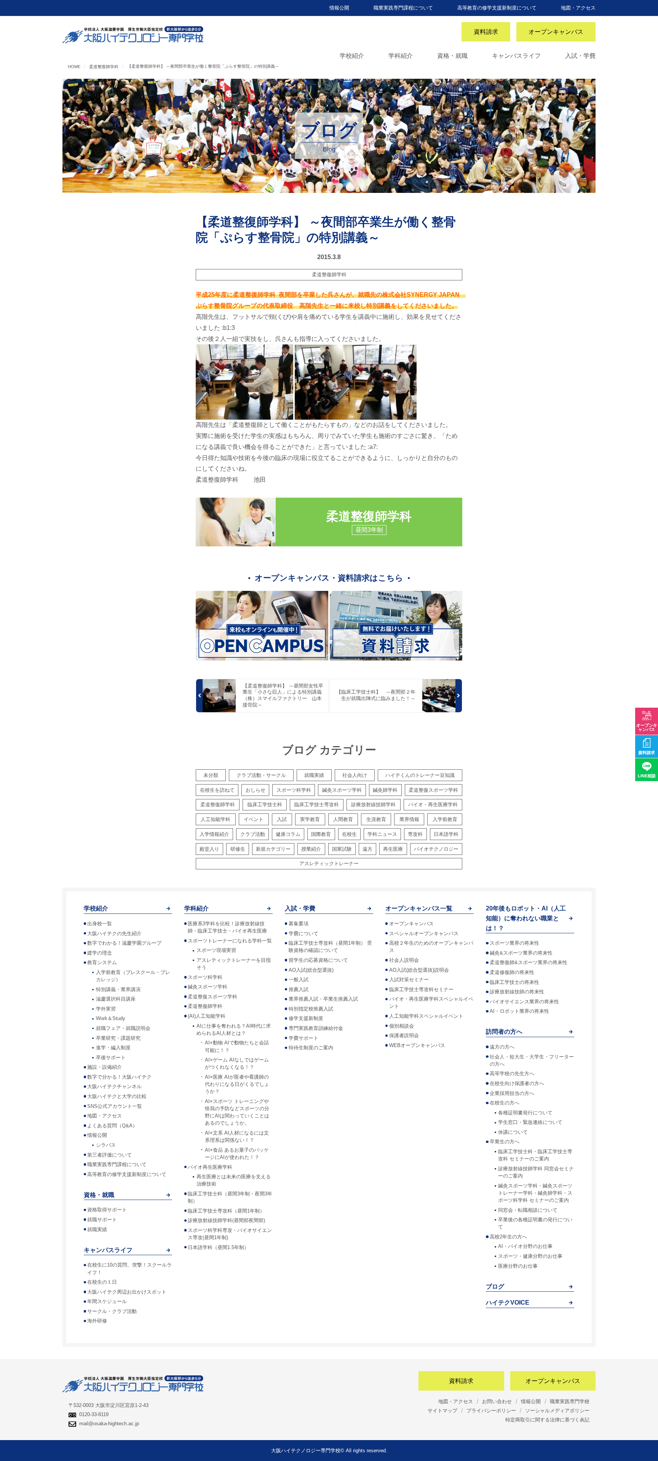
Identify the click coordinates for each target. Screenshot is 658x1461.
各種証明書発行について (525, 1113)
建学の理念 (99, 953)
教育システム (102, 962)
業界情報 (409, 819)
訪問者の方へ (504, 1031)
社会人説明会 (404, 960)
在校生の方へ (504, 1103)
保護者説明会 (404, 1035)
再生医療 (393, 849)
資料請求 (486, 32)
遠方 (367, 849)
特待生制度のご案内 (311, 1047)
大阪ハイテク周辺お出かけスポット (126, 1292)
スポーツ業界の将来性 (514, 943)
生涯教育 (376, 819)
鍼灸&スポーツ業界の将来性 (521, 953)
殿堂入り (209, 849)
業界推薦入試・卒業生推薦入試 (323, 999)
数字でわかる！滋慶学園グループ (124, 943)
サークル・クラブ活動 (112, 1311)
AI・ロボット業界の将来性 (519, 1011)
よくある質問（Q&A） (112, 1125)
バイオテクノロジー (436, 849)
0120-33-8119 (94, 1414)
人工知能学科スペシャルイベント (426, 1016)
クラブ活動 (252, 834)
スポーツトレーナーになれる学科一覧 (230, 941)
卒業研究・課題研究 (118, 1038)
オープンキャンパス (556, 32)
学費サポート (303, 1038)
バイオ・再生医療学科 (433, 804)
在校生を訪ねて (217, 790)
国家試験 (342, 849)
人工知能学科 (215, 819)
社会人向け (354, 775)
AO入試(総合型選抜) (311, 970)
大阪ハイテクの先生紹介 (114, 933)
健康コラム (288, 834)
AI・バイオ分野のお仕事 (525, 1246)
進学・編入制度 (113, 1047)
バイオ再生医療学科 (210, 1167)
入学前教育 (445, 819)
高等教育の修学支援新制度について (497, 8)
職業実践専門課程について (403, 8)
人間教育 (343, 819)
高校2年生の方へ (508, 1237)
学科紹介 (400, 56)
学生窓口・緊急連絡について (530, 1122)
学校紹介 (352, 56)
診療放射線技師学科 (373, 804)
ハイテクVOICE (507, 1302)
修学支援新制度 (306, 1018)
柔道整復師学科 (329, 274)
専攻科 (415, 834)
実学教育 (310, 819)
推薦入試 (298, 989)
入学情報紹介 (214, 834)
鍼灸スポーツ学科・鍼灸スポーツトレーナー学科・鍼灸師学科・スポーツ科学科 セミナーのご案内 (535, 1193)
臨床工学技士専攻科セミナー (421, 989)
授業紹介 (311, 849)
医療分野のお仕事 (518, 1266)
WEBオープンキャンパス (417, 1045)
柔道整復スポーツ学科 (433, 790)
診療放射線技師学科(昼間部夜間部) (226, 1220)
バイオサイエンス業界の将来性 (524, 1001)
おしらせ (255, 790)
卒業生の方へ (504, 1141)
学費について (303, 933)
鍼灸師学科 (385, 790)
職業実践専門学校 (569, 1401)
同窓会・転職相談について (527, 1210)
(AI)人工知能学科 (206, 1016)
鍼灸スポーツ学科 (342, 790)
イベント (254, 819)
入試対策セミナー (409, 979)
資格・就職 (452, 56)
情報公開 (339, 8)
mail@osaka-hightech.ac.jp (109, 1423)
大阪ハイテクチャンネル (114, 1086)
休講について (513, 1132)
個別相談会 (401, 1026)
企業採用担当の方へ (512, 1093)
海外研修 (97, 1321)
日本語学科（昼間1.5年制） (218, 1247)
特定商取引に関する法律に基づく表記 (547, 1420)
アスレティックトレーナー (329, 863)
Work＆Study (110, 1018)
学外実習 (106, 1009)
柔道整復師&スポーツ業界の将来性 (528, 962)
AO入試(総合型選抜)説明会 (419, 970)
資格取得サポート (107, 1210)
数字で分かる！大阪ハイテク (119, 1077)
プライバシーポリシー (491, 1410)
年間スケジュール (107, 1301)
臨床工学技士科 (265, 804)
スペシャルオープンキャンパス (423, 933)
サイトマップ (442, 1410)
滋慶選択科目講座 (116, 999)
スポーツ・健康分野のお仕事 (530, 1256)
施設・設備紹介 (104, 1067)
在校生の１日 (102, 1282)
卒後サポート (111, 1057)
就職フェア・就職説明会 (123, 1028)
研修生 (237, 849)
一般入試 (298, 979)
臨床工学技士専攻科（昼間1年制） (226, 1211)
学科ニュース (382, 834)
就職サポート (102, 1219)
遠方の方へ (502, 1047)
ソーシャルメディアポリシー (557, 1410)
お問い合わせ (497, 1401)
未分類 (210, 775)
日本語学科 (446, 834)
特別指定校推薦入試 (311, 1009)
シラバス (106, 1145)
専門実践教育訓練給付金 (316, 1028)
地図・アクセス (578, 8)
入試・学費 (580, 56)
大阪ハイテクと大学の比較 (117, 1096)
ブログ (495, 1286)
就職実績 (314, 775)
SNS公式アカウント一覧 (114, 1106)
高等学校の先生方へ (512, 1073)
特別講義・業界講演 (118, 989)
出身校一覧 (99, 923)
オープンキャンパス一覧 (418, 908)
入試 (282, 819)
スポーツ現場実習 (216, 950)
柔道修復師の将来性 (512, 972)
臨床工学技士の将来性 (514, 982)
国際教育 (321, 834)
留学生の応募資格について (318, 960)
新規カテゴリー (273, 849)
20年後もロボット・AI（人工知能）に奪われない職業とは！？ (526, 918)
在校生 (349, 834)
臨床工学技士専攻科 (316, 804)
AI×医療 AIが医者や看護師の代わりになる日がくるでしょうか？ (237, 1084)
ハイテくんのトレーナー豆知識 (420, 775)
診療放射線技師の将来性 (517, 992)
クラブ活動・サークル (261, 775)
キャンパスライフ (516, 56)
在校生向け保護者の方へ (517, 1083)
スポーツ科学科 (293, 790)
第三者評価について (109, 1155)
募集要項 (298, 923)
